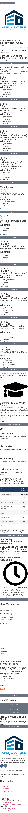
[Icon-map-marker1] (5, 766)
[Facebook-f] (2, 766)
